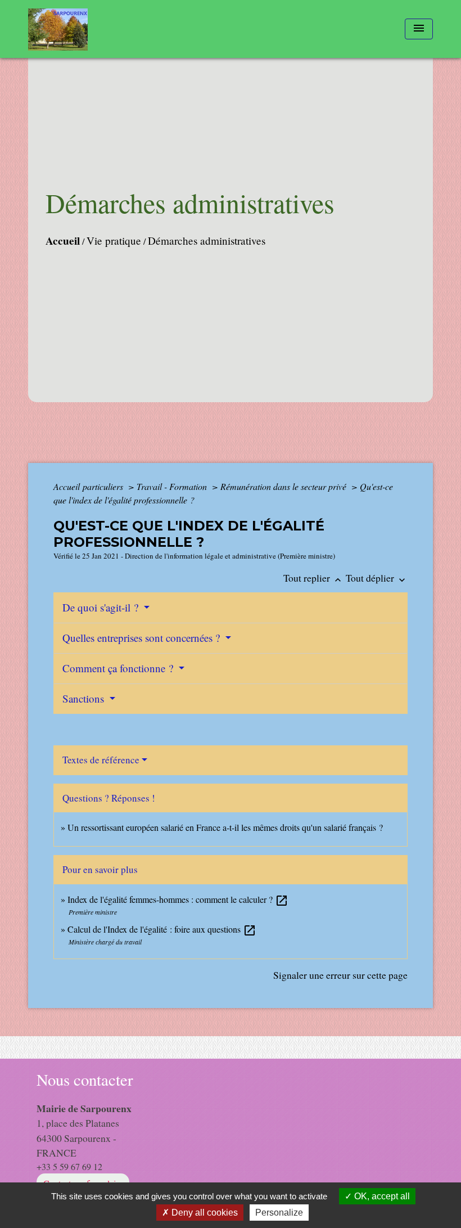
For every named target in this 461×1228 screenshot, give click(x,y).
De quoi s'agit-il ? (101, 607)
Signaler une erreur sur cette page (340, 975)
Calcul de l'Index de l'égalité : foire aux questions (161, 929)
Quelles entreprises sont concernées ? (142, 638)
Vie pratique (114, 240)
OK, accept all (381, 1196)
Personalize (279, 1212)
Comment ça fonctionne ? (119, 668)
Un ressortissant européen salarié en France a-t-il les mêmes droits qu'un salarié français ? (225, 827)
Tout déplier (377, 577)
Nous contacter (85, 1080)
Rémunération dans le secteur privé (284, 486)
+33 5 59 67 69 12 (69, 1166)
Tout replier (313, 577)
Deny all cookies (203, 1212)
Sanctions (84, 698)
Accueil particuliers (89, 486)
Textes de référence (100, 759)
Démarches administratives (206, 240)
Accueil (63, 241)
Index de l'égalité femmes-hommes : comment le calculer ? (177, 899)
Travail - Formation (173, 486)
